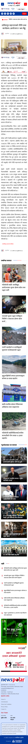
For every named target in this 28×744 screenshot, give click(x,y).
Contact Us (3, 709)
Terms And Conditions (6, 704)
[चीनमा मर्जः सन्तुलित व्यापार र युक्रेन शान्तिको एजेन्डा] (14, 474)
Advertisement (4, 701)
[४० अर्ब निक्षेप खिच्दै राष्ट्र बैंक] (14, 548)
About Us (3, 699)
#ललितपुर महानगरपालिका (7, 244)
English (24, 14)
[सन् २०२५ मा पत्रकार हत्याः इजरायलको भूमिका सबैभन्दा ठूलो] (14, 455)
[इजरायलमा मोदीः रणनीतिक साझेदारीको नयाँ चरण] (14, 493)
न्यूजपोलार (7, 34)
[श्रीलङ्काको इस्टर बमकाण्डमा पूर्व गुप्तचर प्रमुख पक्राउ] (14, 530)
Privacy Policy (4, 706)
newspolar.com (11, 737)
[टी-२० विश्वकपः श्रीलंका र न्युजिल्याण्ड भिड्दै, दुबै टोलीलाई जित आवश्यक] (14, 511)
